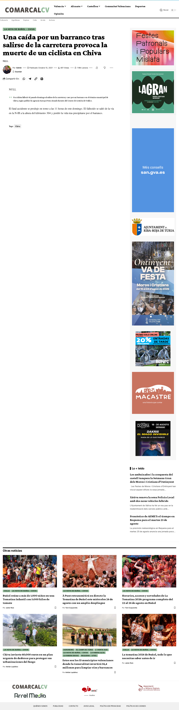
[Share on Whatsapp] (24, 79)
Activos (52, 20)
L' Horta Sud (101, 650)
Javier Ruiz (10, 608)
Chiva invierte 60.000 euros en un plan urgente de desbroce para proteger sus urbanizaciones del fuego (28, 658)
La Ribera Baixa (71, 656)
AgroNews (15, 20)
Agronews (68, 650)
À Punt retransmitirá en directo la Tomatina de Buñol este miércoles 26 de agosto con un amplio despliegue (88, 599)
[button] (164, 10)
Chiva (17, 126)
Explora (26, 20)
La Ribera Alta (98, 653)
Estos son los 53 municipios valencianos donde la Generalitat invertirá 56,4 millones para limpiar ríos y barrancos (88, 664)
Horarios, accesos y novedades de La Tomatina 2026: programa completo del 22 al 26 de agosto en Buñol (147, 599)
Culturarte (4, 20)
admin (19, 68)
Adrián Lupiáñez (12, 667)
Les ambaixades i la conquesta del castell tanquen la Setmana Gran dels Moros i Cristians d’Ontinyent (152, 478)
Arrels (43, 20)
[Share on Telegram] (30, 79)
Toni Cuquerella (71, 608)
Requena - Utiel (89, 656)
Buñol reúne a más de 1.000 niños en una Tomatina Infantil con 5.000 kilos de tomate (28, 599)
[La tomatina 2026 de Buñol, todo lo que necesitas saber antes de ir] (149, 630)
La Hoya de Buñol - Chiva (19, 29)
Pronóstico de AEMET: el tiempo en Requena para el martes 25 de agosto (152, 520)
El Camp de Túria (84, 650)
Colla (35, 20)
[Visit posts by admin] (7, 69)
